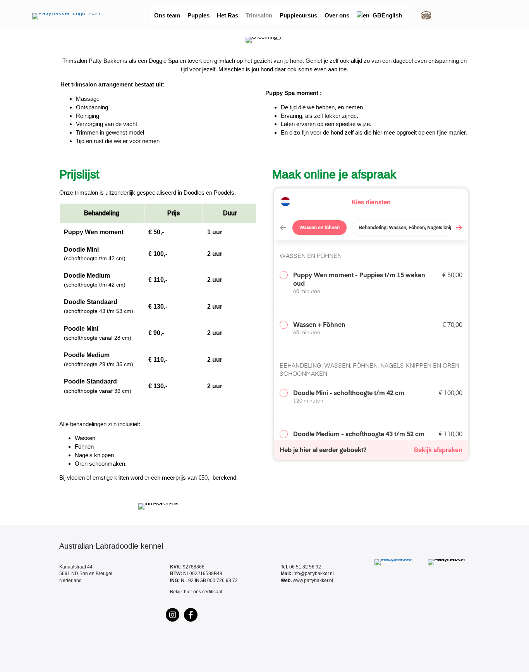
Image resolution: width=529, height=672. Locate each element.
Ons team (167, 15)
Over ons (337, 15)
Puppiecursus (298, 15)
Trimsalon (259, 15)
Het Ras (227, 15)
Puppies (198, 15)
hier (188, 591)
